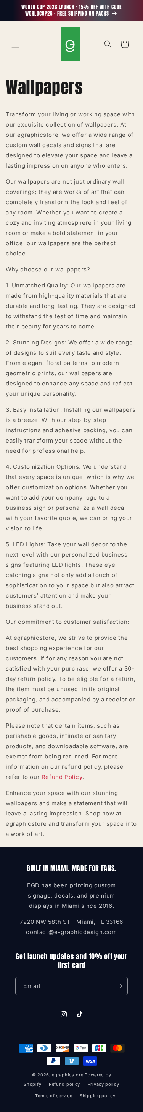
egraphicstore (67, 1074)
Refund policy (64, 1084)
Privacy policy (103, 1084)
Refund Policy (62, 776)
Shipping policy (98, 1095)
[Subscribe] (119, 986)
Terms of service (53, 1095)
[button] (15, 44)
